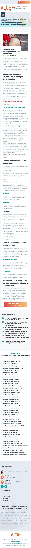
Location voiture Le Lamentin (11, 401)
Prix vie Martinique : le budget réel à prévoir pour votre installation (15, 342)
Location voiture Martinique (10, 412)
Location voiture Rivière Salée (11, 392)
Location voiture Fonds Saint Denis (12, 368)
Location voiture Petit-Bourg (10, 414)
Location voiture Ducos (9, 408)
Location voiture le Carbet (10, 403)
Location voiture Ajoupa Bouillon (11, 405)
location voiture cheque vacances (11, 154)
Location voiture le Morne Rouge (11, 385)
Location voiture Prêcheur (10, 394)
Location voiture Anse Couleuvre (12, 423)
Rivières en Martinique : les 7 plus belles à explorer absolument (17, 319)
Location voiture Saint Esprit (10, 390)
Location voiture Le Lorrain (10, 410)
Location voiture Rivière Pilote (11, 397)
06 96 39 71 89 (10, 477)
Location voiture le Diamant (10, 379)
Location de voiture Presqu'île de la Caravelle (15, 454)
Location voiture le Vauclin (10, 377)
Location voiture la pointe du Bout (12, 388)
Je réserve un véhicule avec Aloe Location (15, 304)
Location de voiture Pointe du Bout (12, 447)
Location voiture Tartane (9, 432)
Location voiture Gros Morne (10, 381)
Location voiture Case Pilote (10, 419)
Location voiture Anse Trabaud (11, 434)
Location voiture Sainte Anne (10, 374)
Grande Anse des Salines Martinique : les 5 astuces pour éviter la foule (16, 332)
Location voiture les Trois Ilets (11, 361)
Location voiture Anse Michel (10, 441)
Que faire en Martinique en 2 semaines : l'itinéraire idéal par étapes (16, 328)
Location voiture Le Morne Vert (11, 428)
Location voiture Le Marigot (10, 399)
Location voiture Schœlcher (10, 370)
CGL (26, 539)
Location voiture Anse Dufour (11, 439)
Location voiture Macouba (10, 430)
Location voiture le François (10, 366)
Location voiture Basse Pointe (11, 416)
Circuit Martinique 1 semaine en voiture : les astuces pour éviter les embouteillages (17, 323)
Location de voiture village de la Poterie (14, 452)
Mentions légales (15, 541)
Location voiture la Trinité (10, 372)
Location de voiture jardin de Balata (12, 450)
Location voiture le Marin (9, 363)
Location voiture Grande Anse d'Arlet (13, 425)
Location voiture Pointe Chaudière (12, 443)
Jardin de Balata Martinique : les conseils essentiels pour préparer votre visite (17, 337)
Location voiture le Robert (10, 383)
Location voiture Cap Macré (10, 436)
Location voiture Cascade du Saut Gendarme (15, 445)
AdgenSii (19, 543)
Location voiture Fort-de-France (11, 421)
